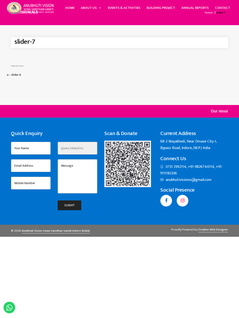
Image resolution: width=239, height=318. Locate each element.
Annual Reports (195, 8)
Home (69, 8)
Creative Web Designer (213, 229)
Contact (222, 8)
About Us (89, 8)
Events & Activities (124, 8)
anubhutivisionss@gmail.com (188, 180)
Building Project (161, 8)
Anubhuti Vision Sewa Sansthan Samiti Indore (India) (56, 230)
